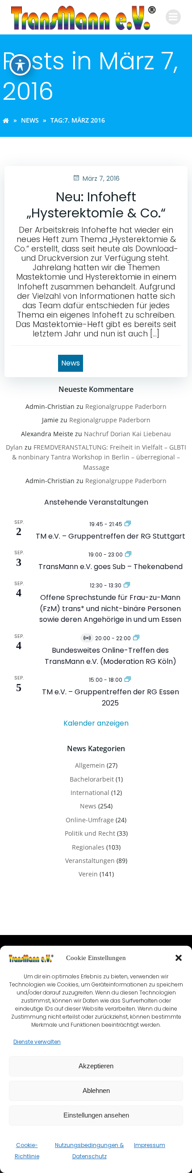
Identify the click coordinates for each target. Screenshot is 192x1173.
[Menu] (173, 17)
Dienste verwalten (37, 1042)
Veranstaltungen (90, 860)
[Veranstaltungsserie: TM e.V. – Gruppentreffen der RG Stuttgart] (128, 523)
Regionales (88, 847)
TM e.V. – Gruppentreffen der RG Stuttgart (110, 536)
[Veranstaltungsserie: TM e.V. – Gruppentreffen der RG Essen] (128, 679)
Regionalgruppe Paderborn (126, 406)
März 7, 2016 (101, 178)
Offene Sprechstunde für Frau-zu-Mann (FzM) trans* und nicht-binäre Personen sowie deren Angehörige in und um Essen (110, 608)
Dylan (14, 447)
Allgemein (90, 765)
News (30, 120)
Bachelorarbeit (92, 779)
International (90, 792)
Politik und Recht (90, 833)
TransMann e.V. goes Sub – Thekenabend (110, 566)
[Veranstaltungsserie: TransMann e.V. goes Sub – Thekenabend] (128, 554)
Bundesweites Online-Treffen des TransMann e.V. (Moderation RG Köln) (110, 656)
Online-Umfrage (90, 820)
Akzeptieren (96, 1066)
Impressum (149, 1145)
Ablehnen (96, 1090)
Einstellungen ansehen (96, 1115)
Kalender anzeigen (96, 723)
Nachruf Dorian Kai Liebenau (127, 433)
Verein (88, 874)
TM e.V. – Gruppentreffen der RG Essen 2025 (110, 697)
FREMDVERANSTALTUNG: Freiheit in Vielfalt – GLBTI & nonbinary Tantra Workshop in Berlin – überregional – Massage (99, 457)
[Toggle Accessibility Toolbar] (20, 65)
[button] (178, 957)
